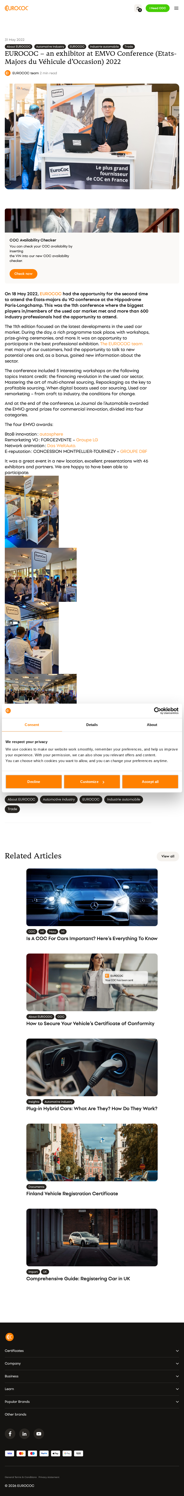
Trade (129, 46)
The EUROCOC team (121, 343)
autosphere (51, 434)
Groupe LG (87, 440)
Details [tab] (92, 724)
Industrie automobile (104, 46)
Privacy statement (49, 1477)
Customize (89, 782)
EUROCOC (77, 46)
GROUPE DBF (133, 451)
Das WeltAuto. (61, 445)
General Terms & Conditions (21, 1477)
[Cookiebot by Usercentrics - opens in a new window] (157, 710)
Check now (23, 274)
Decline (33, 782)
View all (167, 856)
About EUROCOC (18, 46)
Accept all (150, 782)
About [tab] (152, 724)
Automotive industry (50, 46)
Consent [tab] (32, 724)
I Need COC (158, 8)
